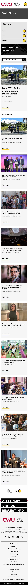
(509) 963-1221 (23, 532)
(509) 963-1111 (19, 531)
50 (16, 491)
